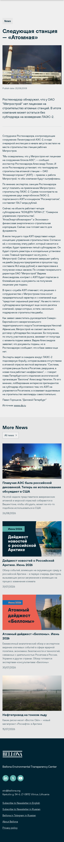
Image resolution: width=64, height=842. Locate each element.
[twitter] (13, 778)
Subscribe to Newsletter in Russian (21, 809)
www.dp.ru (20, 405)
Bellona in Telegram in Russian (19, 815)
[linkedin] (5, 778)
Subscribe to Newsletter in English (21, 803)
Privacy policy (10, 827)
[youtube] (20, 778)
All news (9, 435)
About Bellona (10, 821)
